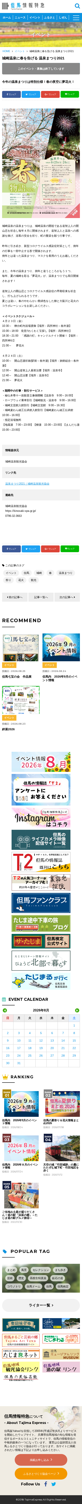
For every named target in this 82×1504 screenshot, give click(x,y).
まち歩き (60, 1270)
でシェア (12, 94)
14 (63, 1040)
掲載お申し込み (39, 1460)
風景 (24, 1270)
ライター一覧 (39, 1305)
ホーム (7, 17)
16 (7, 1048)
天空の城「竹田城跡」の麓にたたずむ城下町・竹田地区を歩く (61, 1167)
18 (30, 1048)
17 (19, 1048)
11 (30, 1040)
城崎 (39, 573)
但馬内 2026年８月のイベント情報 (20, 1166)
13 (52, 1040)
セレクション (41, 1270)
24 (19, 1055)
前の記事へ (15, 597)
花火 (21, 580)
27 (52, 1055)
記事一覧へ (41, 597)
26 (41, 1055)
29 (74, 1055)
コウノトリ (14, 1286)
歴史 (21, 1278)
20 (52, 1048)
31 (19, 1063)
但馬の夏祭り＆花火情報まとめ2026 (61, 1122)
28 (63, 1055)
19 (41, 1048)
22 (74, 1048)
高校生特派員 (38, 1278)
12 (41, 1040)
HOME (6, 51)
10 (19, 1040)
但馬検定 (63, 1286)
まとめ (11, 1270)
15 (74, 1040)
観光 (33, 580)
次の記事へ (66, 597)
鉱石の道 (57, 1278)
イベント (34, 17)
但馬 (26, 573)
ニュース (20, 17)
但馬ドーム (33, 1286)
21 (63, 1048)
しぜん (63, 17)
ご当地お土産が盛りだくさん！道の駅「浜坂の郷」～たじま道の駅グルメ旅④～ (20, 1214)
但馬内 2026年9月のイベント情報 (19, 1122)
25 (30, 1055)
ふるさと (49, 17)
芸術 (10, 1278)
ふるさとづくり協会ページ (39, 1473)
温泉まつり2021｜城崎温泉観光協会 (27, 483)
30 (7, 1063)
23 (7, 1055)
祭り (8, 580)
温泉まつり (66, 573)
